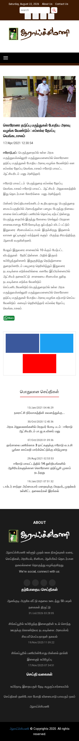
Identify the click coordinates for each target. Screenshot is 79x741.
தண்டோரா (25, 696)
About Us (47, 4)
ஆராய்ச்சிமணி (39, 706)
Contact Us (61, 4)
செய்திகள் (10, 696)
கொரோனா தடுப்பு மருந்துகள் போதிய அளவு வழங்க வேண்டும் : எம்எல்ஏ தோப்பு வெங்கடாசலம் (36, 130)
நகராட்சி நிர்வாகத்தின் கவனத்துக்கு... (39, 413)
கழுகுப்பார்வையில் (56, 686)
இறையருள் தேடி (33, 686)
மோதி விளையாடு (45, 696)
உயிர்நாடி (15, 686)
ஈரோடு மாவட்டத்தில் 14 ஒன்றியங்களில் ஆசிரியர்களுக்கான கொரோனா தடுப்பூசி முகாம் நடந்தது (39, 468)
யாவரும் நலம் (66, 696)
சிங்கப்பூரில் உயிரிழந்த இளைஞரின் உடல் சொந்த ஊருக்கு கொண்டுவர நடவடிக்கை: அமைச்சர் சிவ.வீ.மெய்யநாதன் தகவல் (40, 630)
